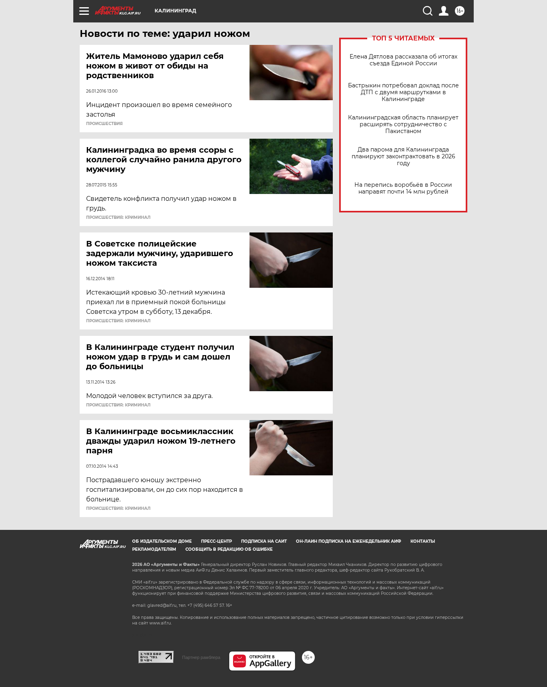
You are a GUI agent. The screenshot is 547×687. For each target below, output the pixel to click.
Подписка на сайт (264, 541)
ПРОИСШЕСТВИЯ (104, 124)
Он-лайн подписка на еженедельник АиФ (348, 541)
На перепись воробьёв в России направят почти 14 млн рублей (403, 188)
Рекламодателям (154, 549)
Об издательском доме (162, 541)
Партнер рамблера (201, 657)
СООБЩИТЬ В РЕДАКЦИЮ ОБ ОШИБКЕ (229, 549)
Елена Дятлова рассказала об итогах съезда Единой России (403, 60)
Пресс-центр (216, 541)
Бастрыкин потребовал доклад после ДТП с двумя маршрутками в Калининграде (403, 92)
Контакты (422, 541)
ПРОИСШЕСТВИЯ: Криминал (118, 218)
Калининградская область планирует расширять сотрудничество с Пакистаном (403, 124)
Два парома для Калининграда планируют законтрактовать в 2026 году (403, 156)
